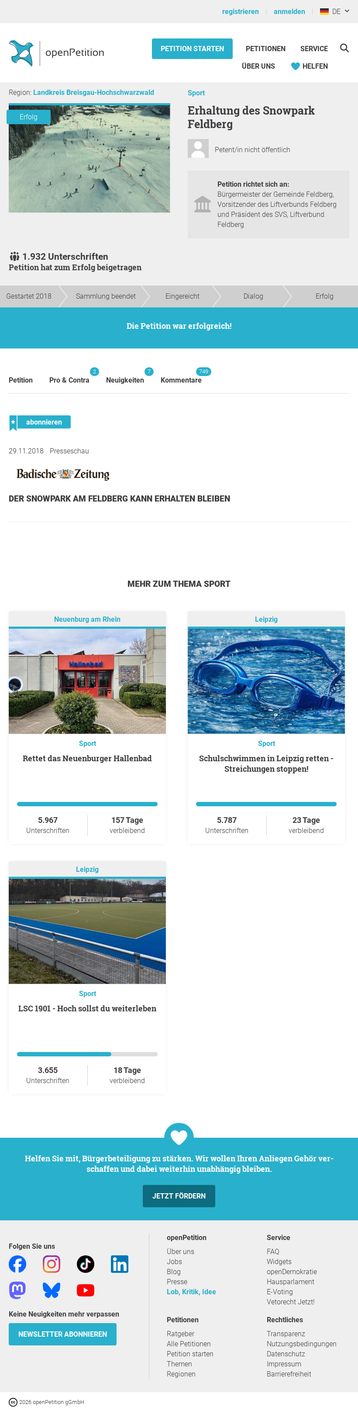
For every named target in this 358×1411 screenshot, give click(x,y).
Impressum (284, 1364)
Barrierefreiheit (289, 1374)
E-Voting (280, 1292)
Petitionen (266, 49)
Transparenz (286, 1334)
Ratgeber (180, 1334)
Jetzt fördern (179, 1196)
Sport (196, 93)
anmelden (289, 11)
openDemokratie (292, 1272)
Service (314, 49)
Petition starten (192, 49)
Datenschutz (286, 1354)
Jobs (174, 1262)
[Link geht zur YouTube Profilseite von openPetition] (85, 1290)
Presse (177, 1282)
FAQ (273, 1251)
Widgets (279, 1262)
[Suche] (344, 48)
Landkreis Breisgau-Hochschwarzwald (93, 92)
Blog (174, 1272)
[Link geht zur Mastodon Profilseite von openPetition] (17, 1290)
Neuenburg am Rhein (87, 619)
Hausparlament (290, 1282)
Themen (179, 1364)
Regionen (181, 1374)
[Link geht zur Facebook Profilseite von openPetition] (17, 1263)
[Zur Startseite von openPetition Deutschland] (57, 52)
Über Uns (258, 66)
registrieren (240, 11)
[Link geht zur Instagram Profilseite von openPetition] (51, 1263)
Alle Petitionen (189, 1344)
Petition (21, 380)
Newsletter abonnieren (62, 1334)
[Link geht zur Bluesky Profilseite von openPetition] (51, 1290)
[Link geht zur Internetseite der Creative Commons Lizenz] (14, 1401)
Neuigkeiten (125, 376)
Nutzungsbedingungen (302, 1344)
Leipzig (266, 619)
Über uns (180, 1251)
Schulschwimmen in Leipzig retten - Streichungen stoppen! (266, 763)
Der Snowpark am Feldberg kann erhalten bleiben (119, 499)
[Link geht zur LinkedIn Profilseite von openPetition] (119, 1263)
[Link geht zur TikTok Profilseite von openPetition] (85, 1263)
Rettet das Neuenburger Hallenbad (87, 758)
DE (335, 11)
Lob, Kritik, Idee (191, 1292)
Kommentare (181, 376)
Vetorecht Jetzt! (291, 1302)
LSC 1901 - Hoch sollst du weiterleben (87, 1008)
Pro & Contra (69, 376)
